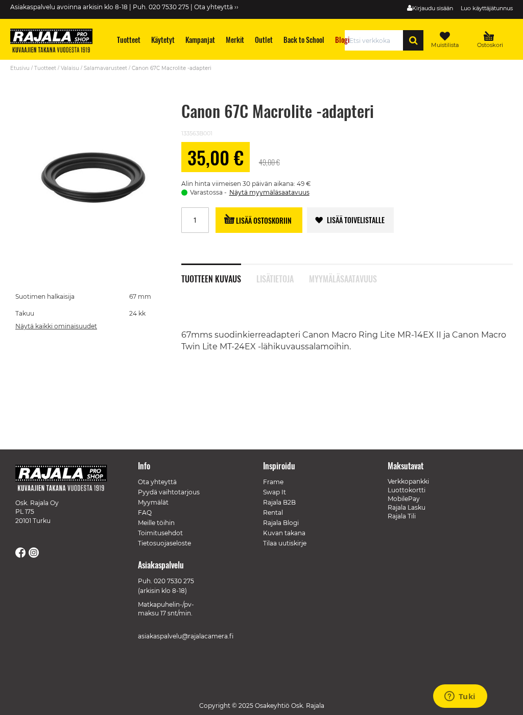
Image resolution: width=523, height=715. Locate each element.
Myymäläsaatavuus (342, 278)
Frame (273, 482)
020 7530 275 (174, 581)
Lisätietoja (275, 278)
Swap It (274, 492)
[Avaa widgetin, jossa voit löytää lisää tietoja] (460, 697)
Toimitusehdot (160, 533)
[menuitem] (129, 39)
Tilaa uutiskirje (284, 543)
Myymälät (153, 502)
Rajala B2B (279, 502)
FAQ (145, 512)
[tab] (218, 273)
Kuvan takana (284, 533)
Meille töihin (156, 523)
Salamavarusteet (105, 68)
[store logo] (56, 42)
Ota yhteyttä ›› (216, 7)
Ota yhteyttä (157, 482)
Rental (273, 512)
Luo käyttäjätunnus (487, 8)
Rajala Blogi (281, 523)
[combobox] (377, 40)
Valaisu (70, 68)
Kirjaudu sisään (432, 8)
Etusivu (20, 68)
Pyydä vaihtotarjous (169, 492)
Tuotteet (45, 68)
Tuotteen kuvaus (211, 278)
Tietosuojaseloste (164, 543)
